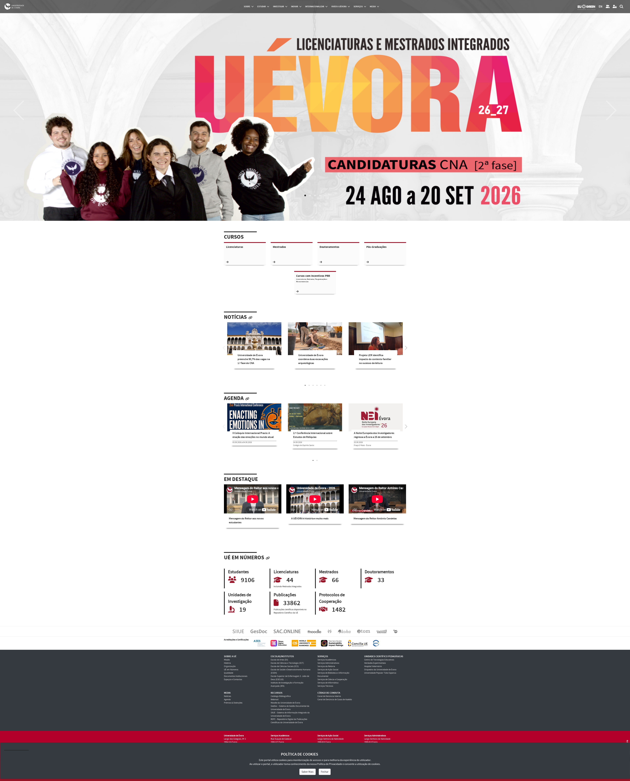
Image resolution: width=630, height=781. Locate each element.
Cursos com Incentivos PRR (313, 278)
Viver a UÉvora (338, 6)
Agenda (234, 398)
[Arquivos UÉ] (363, 631)
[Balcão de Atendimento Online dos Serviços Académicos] (287, 631)
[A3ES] (259, 643)
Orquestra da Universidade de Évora (380, 669)
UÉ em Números (244, 557)
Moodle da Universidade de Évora (285, 702)
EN (600, 7)
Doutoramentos (329, 247)
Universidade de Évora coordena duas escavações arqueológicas (313, 359)
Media (373, 6)
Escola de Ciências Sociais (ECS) (285, 666)
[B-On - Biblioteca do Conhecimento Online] (395, 631)
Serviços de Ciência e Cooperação (332, 679)
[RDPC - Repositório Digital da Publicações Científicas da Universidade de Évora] (329, 631)
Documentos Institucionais (235, 676)
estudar (261, 6)
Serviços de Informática (327, 682)
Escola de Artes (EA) (279, 659)
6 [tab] (324, 385)
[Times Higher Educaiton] (278, 643)
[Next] (611, 110)
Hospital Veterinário (373, 666)
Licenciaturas (234, 247)
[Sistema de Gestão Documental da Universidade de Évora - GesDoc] (259, 631)
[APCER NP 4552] (376, 643)
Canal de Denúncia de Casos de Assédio (334, 699)
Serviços (358, 6)
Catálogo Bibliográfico (281, 696)
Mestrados (279, 247)
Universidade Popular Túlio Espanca (380, 672)
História (227, 663)
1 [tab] (305, 195)
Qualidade (228, 672)
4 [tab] (320, 195)
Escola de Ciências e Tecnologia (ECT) (287, 663)
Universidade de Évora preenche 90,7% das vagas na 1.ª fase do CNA (254, 359)
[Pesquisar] (621, 6)
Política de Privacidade (329, 764)
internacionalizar (314, 6)
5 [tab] (324, 195)
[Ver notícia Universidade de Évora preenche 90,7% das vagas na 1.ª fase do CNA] (254, 340)
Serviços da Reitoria (326, 666)
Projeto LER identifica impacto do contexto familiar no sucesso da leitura (375, 359)
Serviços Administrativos (328, 663)
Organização (230, 666)
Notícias (235, 317)
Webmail (274, 699)
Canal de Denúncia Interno (329, 696)
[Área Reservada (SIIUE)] (614, 6)
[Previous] (19, 110)
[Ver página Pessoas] (607, 6)
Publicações (285, 595)
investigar (278, 6)
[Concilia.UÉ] (358, 643)
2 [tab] (310, 195)
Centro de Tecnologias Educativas (379, 659)
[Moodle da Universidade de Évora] (314, 631)
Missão (227, 659)
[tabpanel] (254, 348)
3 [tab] (315, 195)
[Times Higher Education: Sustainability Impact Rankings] (332, 643)
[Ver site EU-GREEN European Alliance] (586, 7)
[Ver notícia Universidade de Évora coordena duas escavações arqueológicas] (315, 340)
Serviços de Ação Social (327, 669)
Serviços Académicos (326, 659)
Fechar (324, 771)
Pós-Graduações (376, 247)
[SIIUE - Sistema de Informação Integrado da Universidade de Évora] (238, 631)
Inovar (294, 6)
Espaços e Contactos (233, 679)
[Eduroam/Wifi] (382, 631)
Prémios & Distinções (233, 702)
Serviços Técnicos (325, 686)
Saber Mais (308, 771)
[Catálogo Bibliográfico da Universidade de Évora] (344, 631)
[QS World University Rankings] (304, 643)
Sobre (247, 6)
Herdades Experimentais (375, 663)
